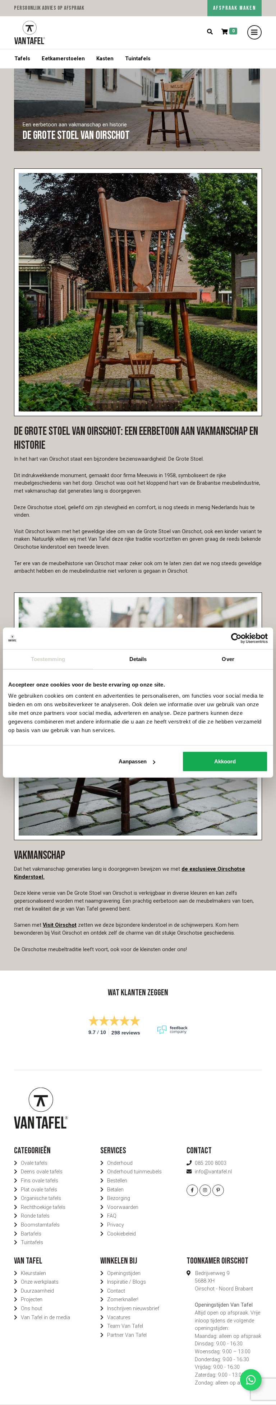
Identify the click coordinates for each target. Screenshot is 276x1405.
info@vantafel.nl (213, 1172)
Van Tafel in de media (45, 1318)
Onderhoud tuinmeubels (134, 1172)
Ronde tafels (35, 1216)
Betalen (115, 1190)
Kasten (105, 59)
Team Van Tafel (125, 1326)
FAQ (111, 1216)
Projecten (31, 1300)
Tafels (22, 59)
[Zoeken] (210, 32)
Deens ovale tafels (42, 1172)
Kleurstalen (33, 1273)
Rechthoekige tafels (43, 1207)
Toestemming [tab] (48, 659)
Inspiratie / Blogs (126, 1282)
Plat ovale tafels (39, 1190)
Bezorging (118, 1198)
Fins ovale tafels (39, 1181)
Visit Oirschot (60, 925)
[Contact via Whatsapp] (251, 1380)
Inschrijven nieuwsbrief (133, 1309)
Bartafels (31, 1234)
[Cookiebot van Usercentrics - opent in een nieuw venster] (236, 638)
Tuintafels (138, 59)
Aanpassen (133, 761)
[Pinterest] (218, 1190)
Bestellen (117, 1181)
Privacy (115, 1225)
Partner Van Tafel (127, 1335)
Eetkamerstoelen (63, 59)
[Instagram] (205, 1190)
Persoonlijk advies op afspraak (49, 8)
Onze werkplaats (40, 1282)
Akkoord (225, 761)
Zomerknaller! (122, 1300)
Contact (116, 1291)
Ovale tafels (34, 1163)
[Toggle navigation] (254, 32)
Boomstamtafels (40, 1225)
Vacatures (118, 1318)
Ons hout (31, 1309)
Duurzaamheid (37, 1291)
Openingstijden (124, 1273)
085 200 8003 (210, 1163)
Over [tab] (228, 659)
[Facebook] (192, 1190)
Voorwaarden (122, 1207)
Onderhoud (120, 1163)
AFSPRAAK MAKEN (234, 8)
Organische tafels (41, 1198)
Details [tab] (138, 659)
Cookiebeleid (121, 1234)
